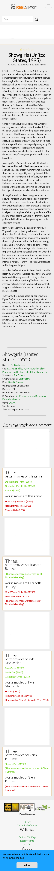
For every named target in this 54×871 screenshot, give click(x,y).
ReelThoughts (27, 840)
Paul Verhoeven (18, 365)
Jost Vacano (24, 378)
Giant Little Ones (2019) (17, 676)
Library (27, 821)
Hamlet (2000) (12, 691)
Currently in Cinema (27, 825)
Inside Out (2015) (14, 672)
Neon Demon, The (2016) (18, 505)
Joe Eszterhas (20, 375)
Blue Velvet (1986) (14, 668)
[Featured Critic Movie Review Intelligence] (11, 807)
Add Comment (40, 425)
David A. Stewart (16, 382)
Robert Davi (30, 372)
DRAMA (12, 402)
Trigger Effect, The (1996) (18, 695)
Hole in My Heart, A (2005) (19, 501)
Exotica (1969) (12, 490)
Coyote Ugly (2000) (15, 510)
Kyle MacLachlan (31, 368)
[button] (25, 858)
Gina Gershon (18, 372)
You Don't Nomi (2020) (17, 596)
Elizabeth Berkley (15, 368)
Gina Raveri (41, 372)
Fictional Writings (27, 837)
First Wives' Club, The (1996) (20, 592)
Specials (27, 843)
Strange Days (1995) (15, 764)
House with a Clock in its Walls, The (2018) (27, 700)
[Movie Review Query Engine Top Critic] (27, 807)
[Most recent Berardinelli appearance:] (42, 807)
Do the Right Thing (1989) (18, 481)
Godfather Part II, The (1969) (20, 486)
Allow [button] (27, 865)
